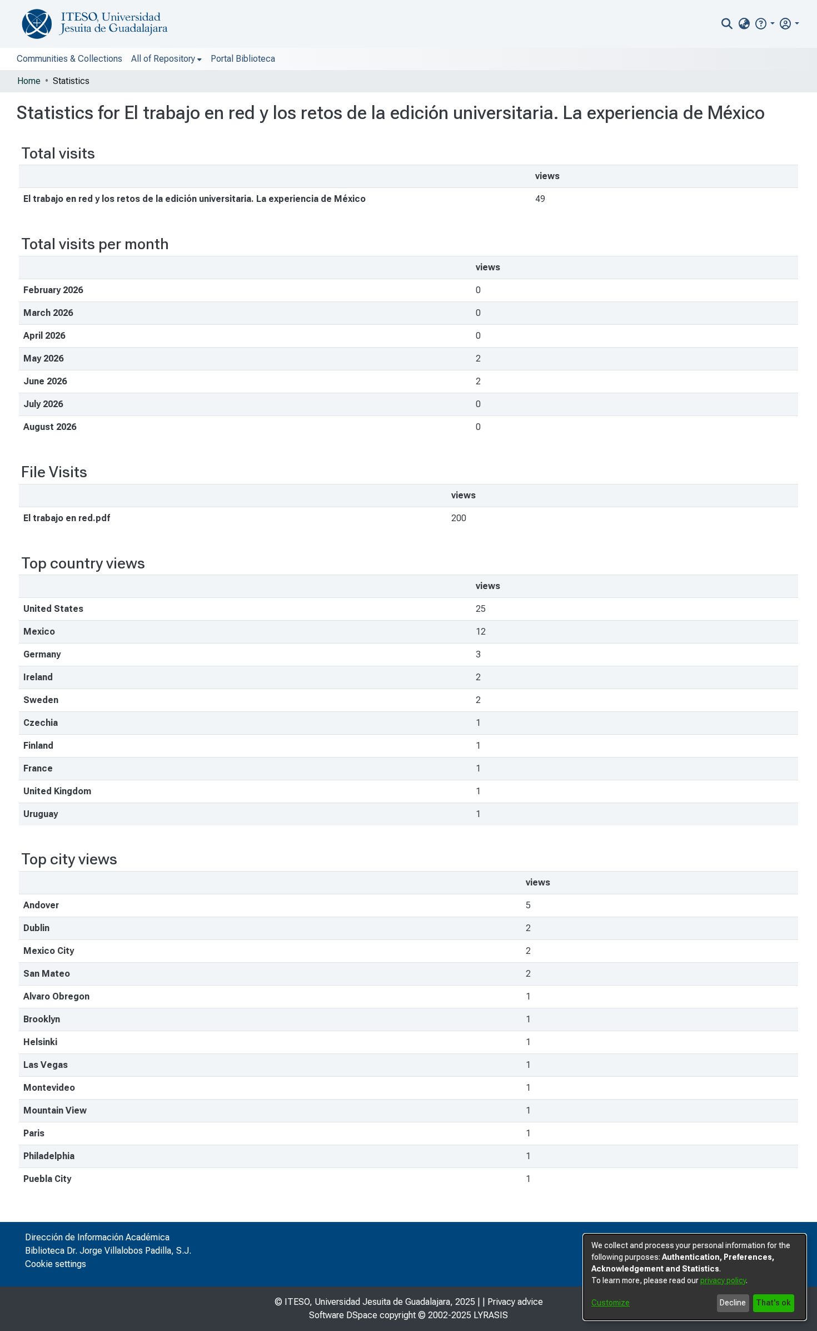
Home (29, 81)
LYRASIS (491, 1315)
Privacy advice (515, 1302)
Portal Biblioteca (243, 58)
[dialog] (695, 1277)
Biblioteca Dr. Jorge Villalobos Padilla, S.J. (108, 1250)
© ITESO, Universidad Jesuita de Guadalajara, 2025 (375, 1302)
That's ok (773, 1302)
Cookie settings (55, 1264)
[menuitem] (744, 24)
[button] (764, 23)
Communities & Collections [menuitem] (69, 58)
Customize (610, 1302)
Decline (733, 1302)
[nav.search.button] (727, 24)
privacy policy (723, 1280)
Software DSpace (343, 1315)
